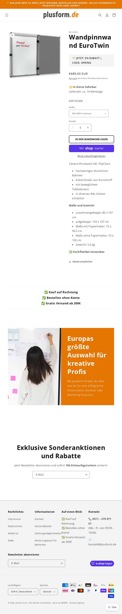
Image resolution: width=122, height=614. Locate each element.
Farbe (72, 107)
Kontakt (39, 519)
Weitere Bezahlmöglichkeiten (92, 156)
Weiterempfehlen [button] (83, 261)
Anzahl (72, 121)
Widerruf (13, 533)
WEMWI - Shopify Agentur (73, 603)
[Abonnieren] (85, 474)
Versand (73, 78)
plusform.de (21, 603)
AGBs (11, 540)
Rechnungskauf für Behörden (46, 542)
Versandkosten (43, 526)
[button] (6, 15)
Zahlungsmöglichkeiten (48, 533)
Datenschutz (15, 526)
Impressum (14, 519)
